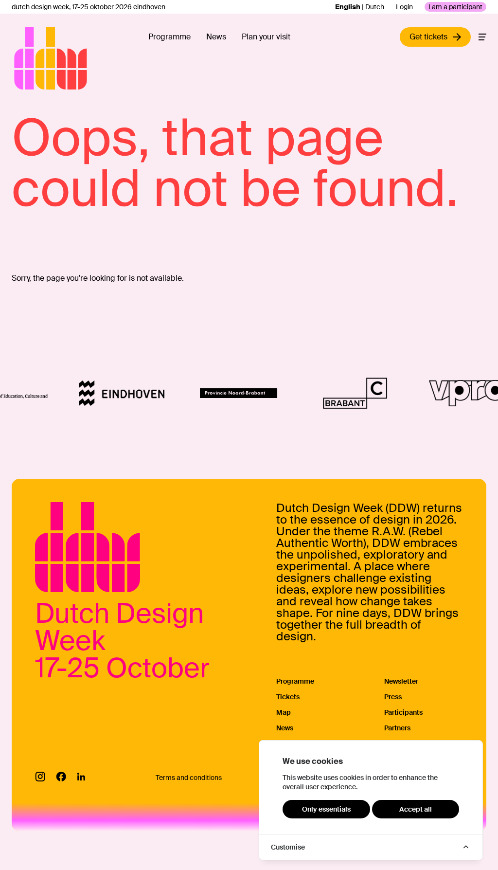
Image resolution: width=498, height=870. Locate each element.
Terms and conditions (189, 777)
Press (393, 696)
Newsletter (401, 681)
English (347, 6)
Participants (403, 712)
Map (283, 712)
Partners (397, 728)
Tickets (288, 696)
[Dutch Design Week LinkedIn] (81, 776)
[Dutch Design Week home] (25, 58)
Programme (169, 37)
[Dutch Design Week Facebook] (61, 776)
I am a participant (455, 6)
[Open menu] (482, 37)
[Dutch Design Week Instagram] (40, 776)
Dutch (374, 6)
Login (404, 6)
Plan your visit (266, 37)
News (216, 37)
